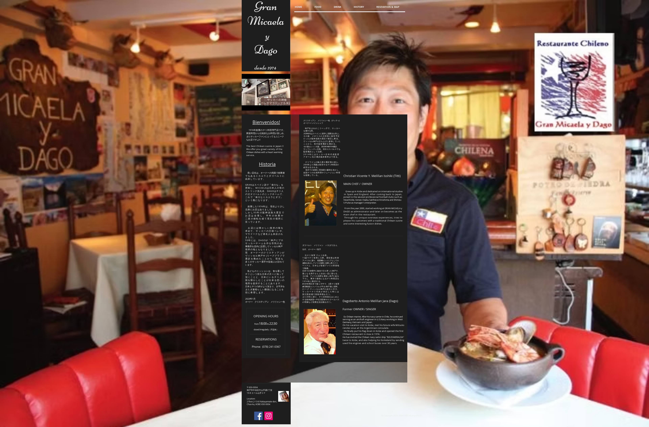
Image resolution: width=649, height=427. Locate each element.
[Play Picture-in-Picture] (280, 106)
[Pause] (246, 106)
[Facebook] (258, 416)
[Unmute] (252, 106)
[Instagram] (268, 416)
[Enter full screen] (285, 106)
